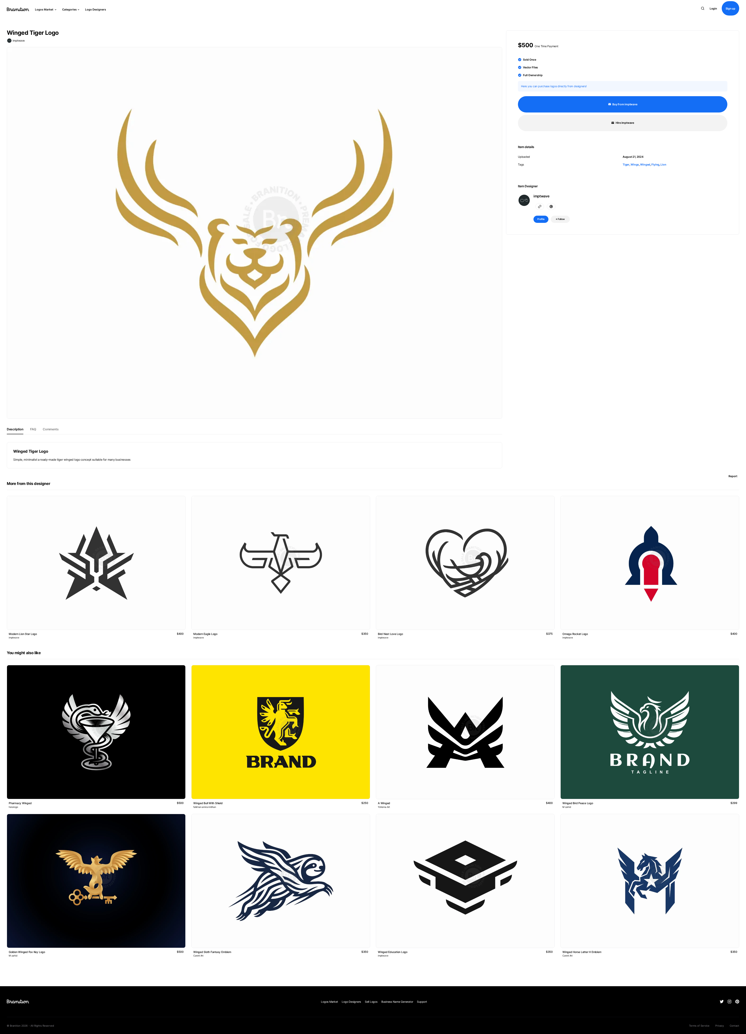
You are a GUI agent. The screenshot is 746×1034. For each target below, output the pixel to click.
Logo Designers (95, 9)
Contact (734, 1025)
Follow (561, 219)
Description (15, 429)
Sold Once (529, 59)
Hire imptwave (624, 122)
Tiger (626, 164)
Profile (541, 219)
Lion (663, 164)
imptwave (19, 40)
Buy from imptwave (624, 104)
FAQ (33, 429)
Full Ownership (533, 75)
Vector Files (530, 67)
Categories (69, 9)
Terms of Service (699, 1025)
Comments (50, 429)
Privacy (719, 1025)
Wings (635, 164)
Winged (645, 164)
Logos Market (44, 9)
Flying (655, 164)
